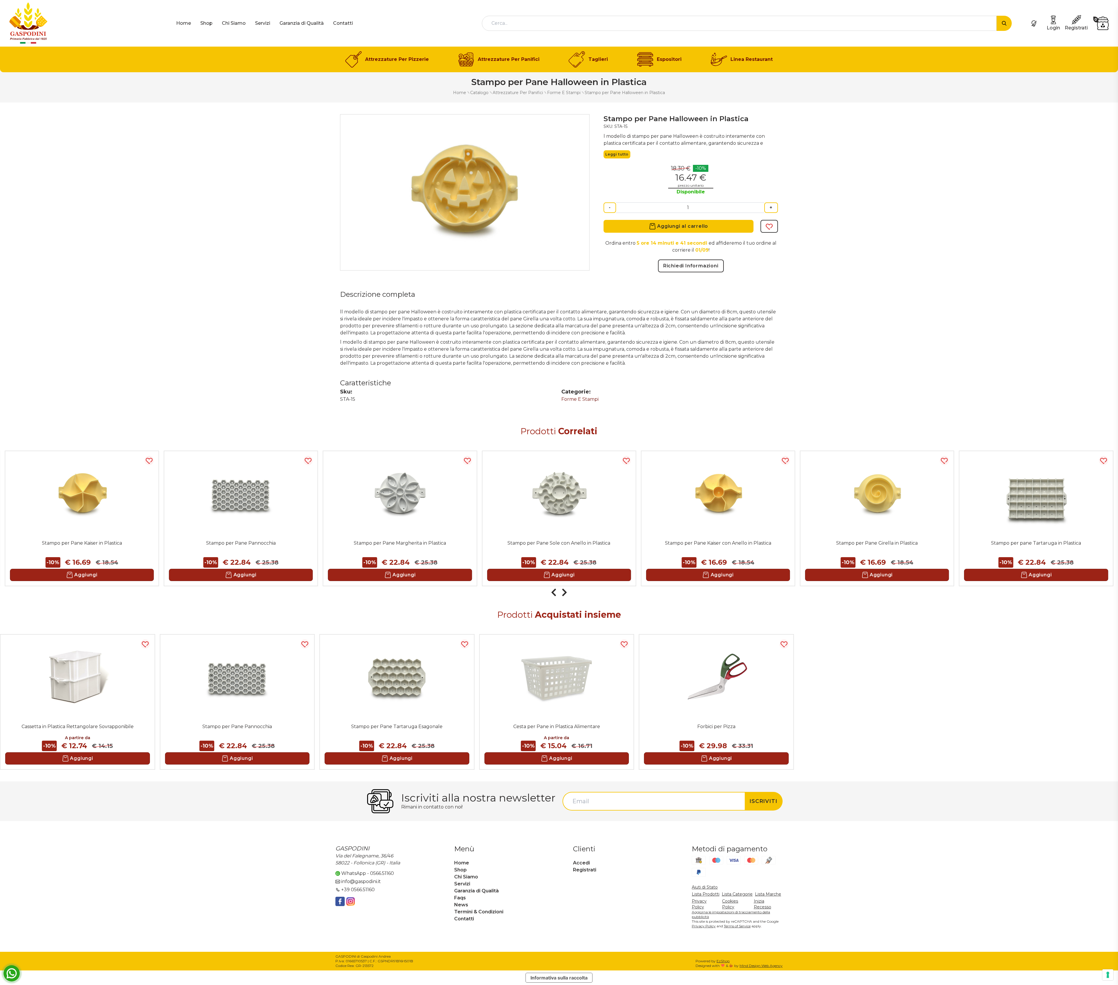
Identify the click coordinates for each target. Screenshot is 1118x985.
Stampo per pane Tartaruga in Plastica (1036, 543)
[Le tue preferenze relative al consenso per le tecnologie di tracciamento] (1107, 974)
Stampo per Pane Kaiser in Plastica (82, 543)
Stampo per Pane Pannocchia (241, 543)
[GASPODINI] (28, 23)
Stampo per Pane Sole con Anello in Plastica (558, 543)
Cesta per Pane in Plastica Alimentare (556, 726)
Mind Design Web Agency (761, 965)
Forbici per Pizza (716, 726)
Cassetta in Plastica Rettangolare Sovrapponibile (78, 726)
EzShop (723, 961)
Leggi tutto (617, 154)
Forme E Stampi (580, 399)
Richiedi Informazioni (691, 266)
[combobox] (739, 23)
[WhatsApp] (11, 973)
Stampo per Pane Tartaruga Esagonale (397, 726)
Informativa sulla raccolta (559, 978)
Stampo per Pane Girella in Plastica (877, 543)
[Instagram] (350, 901)
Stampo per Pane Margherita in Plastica (400, 543)
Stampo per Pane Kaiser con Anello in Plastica (718, 543)
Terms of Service (737, 926)
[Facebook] (340, 901)
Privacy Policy (704, 926)
